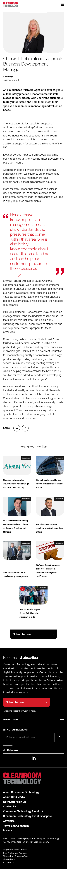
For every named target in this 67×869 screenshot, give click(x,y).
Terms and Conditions (16, 825)
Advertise (9, 820)
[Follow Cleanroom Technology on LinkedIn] (33, 759)
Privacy (7, 830)
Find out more (10, 719)
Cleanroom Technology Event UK (23, 811)
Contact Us (9, 806)
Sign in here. (30, 711)
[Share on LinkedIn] (16, 428)
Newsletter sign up (14, 801)
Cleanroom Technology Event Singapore (27, 816)
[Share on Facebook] (25, 428)
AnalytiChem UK (11, 80)
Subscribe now (22, 634)
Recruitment (26, 458)
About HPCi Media (14, 797)
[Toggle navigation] (62, 4)
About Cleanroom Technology (21, 792)
